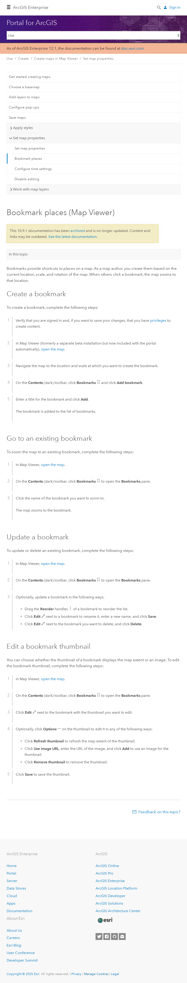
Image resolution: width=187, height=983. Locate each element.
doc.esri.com (132, 48)
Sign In (174, 7)
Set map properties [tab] (29, 138)
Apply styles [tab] (23, 128)
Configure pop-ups (24, 107)
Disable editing (27, 179)
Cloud (12, 896)
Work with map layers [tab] (31, 189)
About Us (14, 930)
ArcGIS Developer (110, 896)
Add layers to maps (24, 97)
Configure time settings (33, 169)
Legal (115, 974)
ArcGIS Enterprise (30, 7)
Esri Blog (14, 945)
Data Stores (16, 888)
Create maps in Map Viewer (56, 59)
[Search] (159, 7)
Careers (13, 938)
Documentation (19, 911)
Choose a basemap (24, 87)
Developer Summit (22, 960)
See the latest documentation (72, 236)
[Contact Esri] (122, 936)
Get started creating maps (29, 77)
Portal (11, 873)
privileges (158, 320)
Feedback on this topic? (159, 812)
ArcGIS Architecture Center (118, 911)
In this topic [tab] (18, 254)
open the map (52, 349)
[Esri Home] (105, 920)
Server (12, 881)
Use (10, 59)
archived (77, 231)
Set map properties (98, 59)
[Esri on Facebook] (106, 936)
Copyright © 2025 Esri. (23, 974)
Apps (11, 903)
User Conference (21, 953)
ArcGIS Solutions (109, 903)
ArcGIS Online (107, 866)
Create (23, 59)
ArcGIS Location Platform (116, 888)
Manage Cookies (96, 974)
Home (12, 866)
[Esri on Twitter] (99, 936)
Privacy (76, 974)
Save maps (17, 118)
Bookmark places (28, 159)
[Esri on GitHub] (114, 936)
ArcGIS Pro (104, 873)
